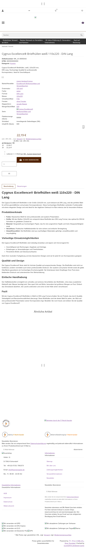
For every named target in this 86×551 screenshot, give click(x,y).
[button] (29, 11)
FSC (18, 99)
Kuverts (13, 63)
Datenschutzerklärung (38, 443)
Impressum (8, 497)
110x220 (20, 96)
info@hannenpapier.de (16, 470)
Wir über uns (51, 465)
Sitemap (49, 461)
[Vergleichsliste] (56, 10)
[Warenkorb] (83, 22)
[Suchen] (82, 35)
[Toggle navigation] (3, 22)
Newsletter (50, 478)
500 (18, 106)
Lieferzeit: (24, 154)
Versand (19, 139)
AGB (5, 493)
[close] (83, 126)
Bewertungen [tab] (22, 186)
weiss (18, 91)
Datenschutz (8, 502)
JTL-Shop (72, 541)
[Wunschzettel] (82, 10)
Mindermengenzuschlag (33, 139)
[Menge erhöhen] (9, 168)
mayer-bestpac (22, 81)
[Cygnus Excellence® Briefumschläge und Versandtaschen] (29, 111)
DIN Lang (20, 94)
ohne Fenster (21, 101)
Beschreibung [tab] (8, 186)
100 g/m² (20, 88)
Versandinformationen (54, 474)
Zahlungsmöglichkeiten (55, 470)
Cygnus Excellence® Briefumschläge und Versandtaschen (28, 83)
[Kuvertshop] (43, 22)
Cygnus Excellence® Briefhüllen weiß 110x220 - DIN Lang (43, 407)
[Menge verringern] (9, 159)
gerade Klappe (22, 104)
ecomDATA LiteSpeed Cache (74, 546)
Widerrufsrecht (9, 506)
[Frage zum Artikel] (3, 77)
